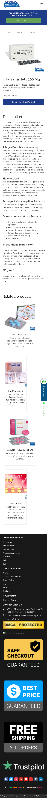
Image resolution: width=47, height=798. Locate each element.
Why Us (6, 573)
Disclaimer (7, 591)
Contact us (7, 542)
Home (4, 32)
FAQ (4, 584)
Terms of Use (8, 549)
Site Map (6, 557)
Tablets (11, 32)
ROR (4, 564)
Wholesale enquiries (11, 553)
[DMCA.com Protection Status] (23, 629)
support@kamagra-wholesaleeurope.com (24, 615)
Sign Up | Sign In (9, 600)
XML (4, 560)
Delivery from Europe (12, 577)
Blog (5, 587)
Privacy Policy (8, 546)
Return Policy (8, 580)
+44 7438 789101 (24, 20)
